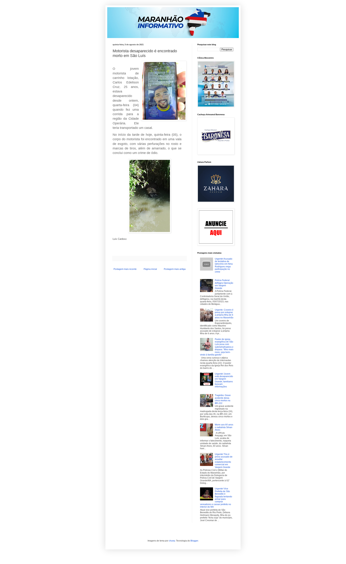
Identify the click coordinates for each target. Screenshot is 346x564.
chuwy (172, 540)
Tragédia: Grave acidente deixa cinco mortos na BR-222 (223, 399)
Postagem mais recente (125, 269)
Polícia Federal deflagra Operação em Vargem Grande (224, 284)
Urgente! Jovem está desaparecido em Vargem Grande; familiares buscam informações (224, 380)
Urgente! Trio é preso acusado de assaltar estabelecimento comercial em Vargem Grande (223, 460)
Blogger (194, 540)
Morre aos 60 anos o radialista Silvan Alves (224, 427)
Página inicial (150, 269)
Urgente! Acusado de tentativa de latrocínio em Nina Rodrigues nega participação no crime (224, 265)
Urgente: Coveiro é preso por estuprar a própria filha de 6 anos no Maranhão (224, 314)
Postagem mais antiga (175, 269)
